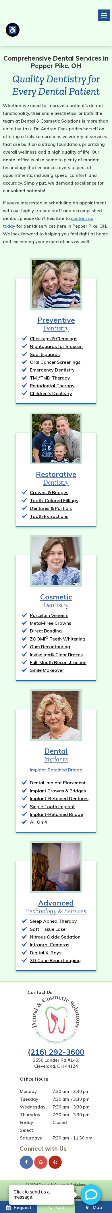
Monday (28, 1091)
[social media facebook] (26, 1162)
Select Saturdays (31, 1134)
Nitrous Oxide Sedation (55, 937)
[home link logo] (56, 1020)
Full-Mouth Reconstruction (58, 662)
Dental (56, 754)
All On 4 (38, 822)
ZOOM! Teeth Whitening (57, 639)
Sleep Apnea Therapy (53, 921)
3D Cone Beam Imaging (55, 960)
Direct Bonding (46, 631)
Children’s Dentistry (51, 393)
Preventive (56, 324)
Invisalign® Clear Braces (56, 654)
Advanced (56, 906)
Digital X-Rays (45, 952)
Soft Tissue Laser (48, 929)
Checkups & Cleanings (53, 338)
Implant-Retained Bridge (56, 770)
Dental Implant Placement (58, 783)
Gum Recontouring (50, 646)
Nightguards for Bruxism (56, 346)
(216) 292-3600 (56, 1052)
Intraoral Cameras (49, 944)
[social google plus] (40, 1162)
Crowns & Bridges (49, 492)
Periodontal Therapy (52, 385)
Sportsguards (45, 354)
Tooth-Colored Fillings (54, 500)
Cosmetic (56, 600)
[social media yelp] (55, 1162)
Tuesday (29, 1099)
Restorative (56, 478)
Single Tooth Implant (52, 806)
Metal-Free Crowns (50, 623)
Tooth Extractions (49, 516)
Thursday (30, 1114)
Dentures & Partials (51, 508)
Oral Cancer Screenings (55, 362)
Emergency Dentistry (52, 370)
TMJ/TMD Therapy (50, 378)
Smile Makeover (47, 670)
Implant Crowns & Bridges (58, 791)
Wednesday (32, 1107)
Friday (26, 1122)
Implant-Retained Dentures (59, 798)
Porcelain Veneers (49, 615)
